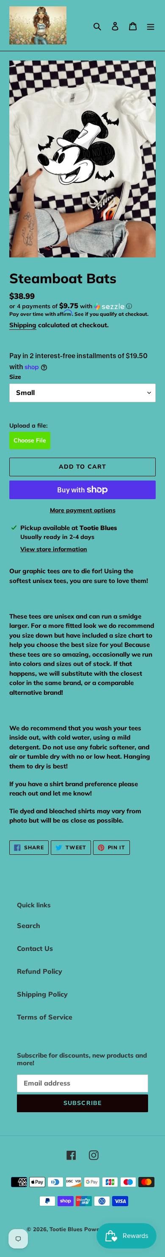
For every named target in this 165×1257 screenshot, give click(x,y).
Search (28, 925)
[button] (70, 306)
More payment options (83, 510)
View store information (53, 549)
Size (15, 377)
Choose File (30, 440)
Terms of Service (44, 1017)
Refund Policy (39, 971)
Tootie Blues (67, 1229)
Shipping (22, 325)
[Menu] (151, 25)
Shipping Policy (42, 994)
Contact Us (35, 948)
